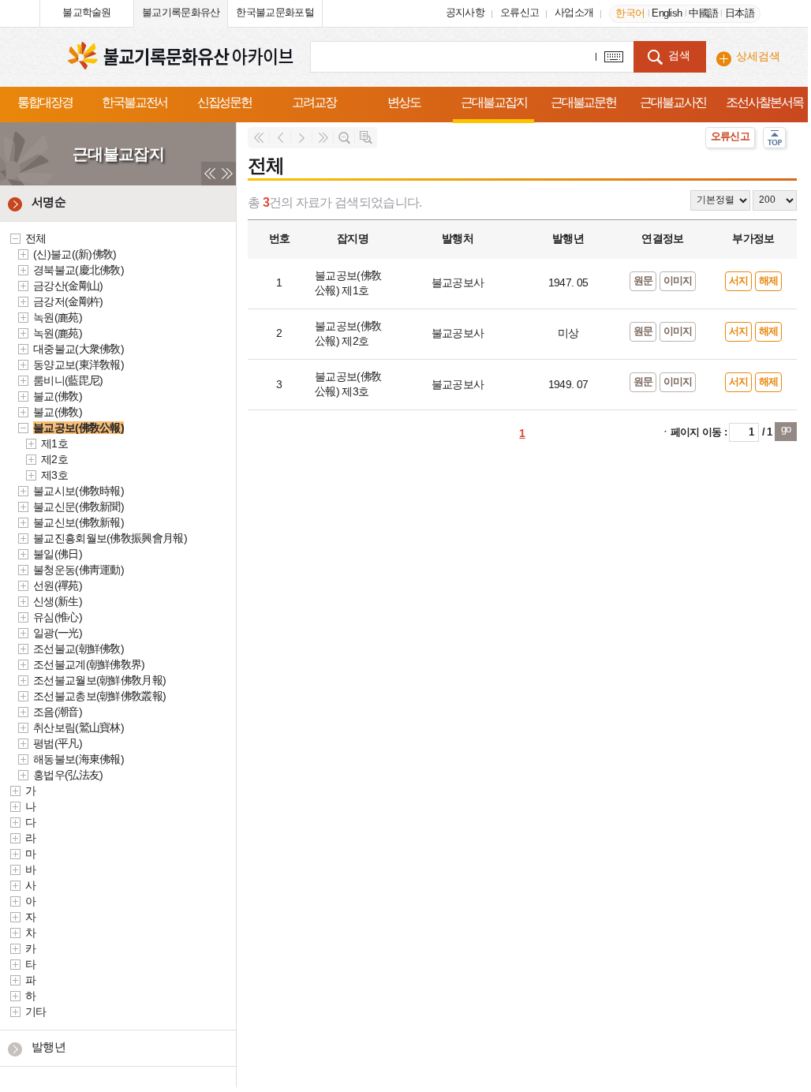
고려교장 (314, 102)
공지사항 (465, 12)
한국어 (630, 13)
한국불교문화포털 (274, 12)
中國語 (703, 13)
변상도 (403, 102)
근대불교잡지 (494, 102)
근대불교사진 (673, 102)
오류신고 (519, 12)
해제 (769, 280)
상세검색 (758, 56)
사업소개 (574, 12)
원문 (643, 280)
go (786, 429)
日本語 (739, 13)
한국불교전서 (135, 102)
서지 (739, 280)
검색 (679, 55)
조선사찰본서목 (764, 102)
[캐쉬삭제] (24, 12)
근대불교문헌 (584, 102)
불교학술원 (86, 12)
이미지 (678, 280)
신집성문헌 (224, 102)
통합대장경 (45, 102)
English (667, 13)
